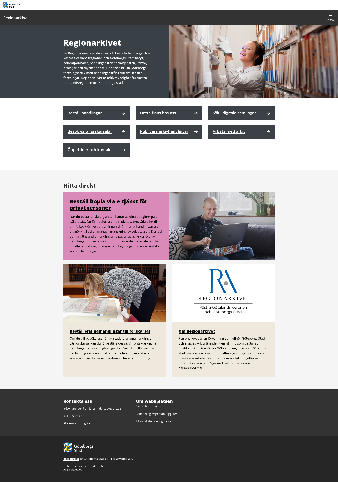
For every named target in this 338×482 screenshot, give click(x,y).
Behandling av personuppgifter (156, 414)
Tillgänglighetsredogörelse (153, 421)
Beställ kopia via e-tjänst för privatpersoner (108, 204)
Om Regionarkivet (197, 331)
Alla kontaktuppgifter (77, 423)
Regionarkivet (16, 17)
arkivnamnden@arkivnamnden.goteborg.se (92, 408)
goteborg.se (71, 459)
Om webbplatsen (147, 406)
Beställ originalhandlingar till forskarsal (110, 331)
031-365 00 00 (72, 470)
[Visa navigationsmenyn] (330, 17)
